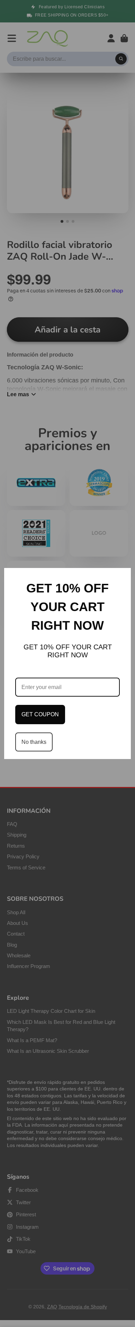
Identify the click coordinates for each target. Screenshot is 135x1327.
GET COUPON (40, 714)
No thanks (33, 742)
